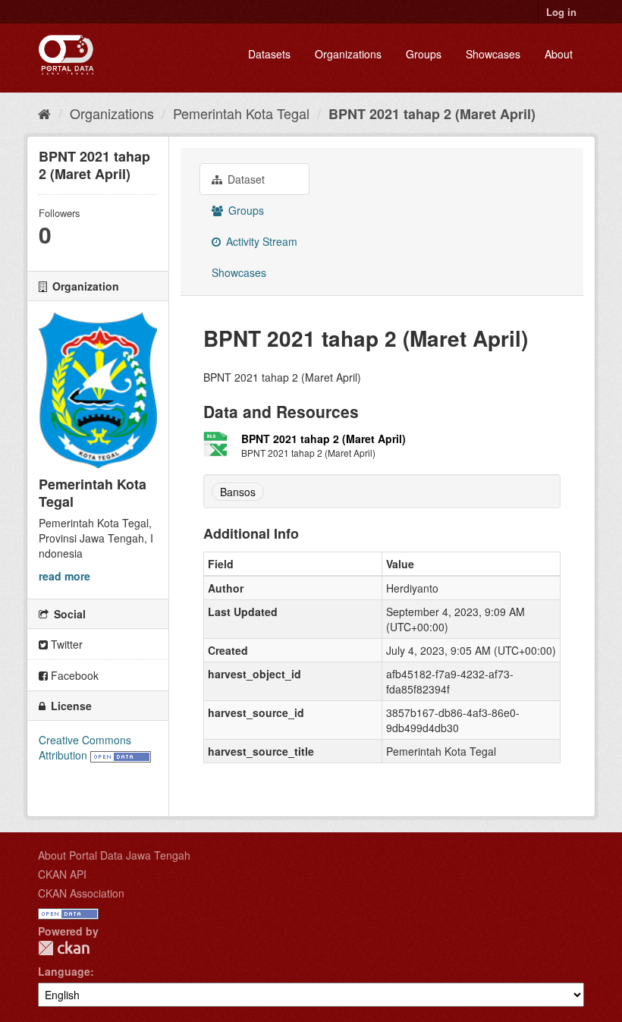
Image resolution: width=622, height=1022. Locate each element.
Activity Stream (260, 241)
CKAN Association (81, 893)
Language (64, 971)
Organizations (348, 53)
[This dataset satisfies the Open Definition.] (120, 755)
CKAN (64, 948)
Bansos (238, 491)
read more (64, 575)
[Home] (44, 113)
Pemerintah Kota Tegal (241, 113)
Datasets (269, 53)
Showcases (493, 53)
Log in (561, 12)
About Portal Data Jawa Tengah (114, 855)
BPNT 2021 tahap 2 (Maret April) (432, 114)
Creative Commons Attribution (85, 747)
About (559, 53)
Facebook (73, 675)
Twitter (65, 644)
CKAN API (62, 874)
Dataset (245, 179)
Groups (423, 53)
